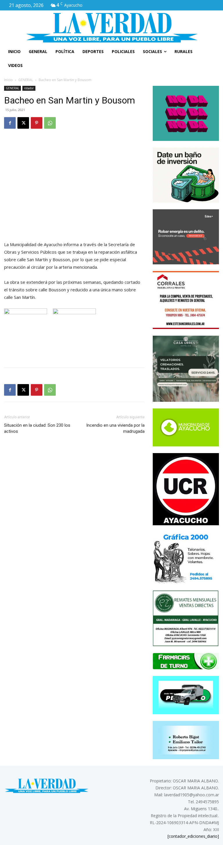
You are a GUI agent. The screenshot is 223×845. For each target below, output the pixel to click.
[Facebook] (10, 123)
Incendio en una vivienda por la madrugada (115, 428)
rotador (29, 88)
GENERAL (25, 79)
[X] (23, 123)
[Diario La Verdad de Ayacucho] (111, 27)
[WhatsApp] (50, 123)
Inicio (8, 79)
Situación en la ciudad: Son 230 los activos (37, 428)
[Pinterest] (36, 123)
